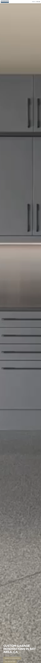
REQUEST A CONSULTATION (12, 658)
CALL (33, 1)
